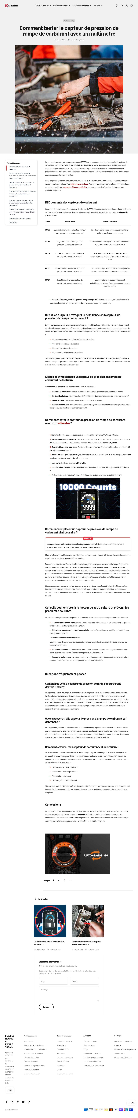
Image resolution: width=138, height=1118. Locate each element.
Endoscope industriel (65, 1041)
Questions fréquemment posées (20, 218)
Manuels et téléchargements (125, 1049)
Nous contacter (89, 1045)
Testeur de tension (31, 1057)
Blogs (85, 1049)
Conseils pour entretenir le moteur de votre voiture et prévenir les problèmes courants (22, 211)
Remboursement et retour (93, 1057)
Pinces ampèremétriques (33, 1045)
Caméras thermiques (65, 1074)
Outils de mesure (42, 5)
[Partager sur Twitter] (59, 880)
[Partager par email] (70, 880)
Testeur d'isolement (31, 1074)
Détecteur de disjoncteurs (34, 1053)
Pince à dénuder (63, 1061)
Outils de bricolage (60, 5)
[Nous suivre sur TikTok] (28, 1101)
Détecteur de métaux (65, 1057)
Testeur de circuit (31, 1061)
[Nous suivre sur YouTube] (23, 1101)
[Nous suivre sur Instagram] (12, 1101)
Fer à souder (61, 1053)
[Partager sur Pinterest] (64, 880)
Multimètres (29, 1041)
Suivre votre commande (123, 1041)
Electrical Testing (69, 21)
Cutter (59, 1070)
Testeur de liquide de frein (34, 1066)
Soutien (97, 5)
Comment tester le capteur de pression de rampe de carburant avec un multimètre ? (22, 193)
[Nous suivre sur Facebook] (6, 1101)
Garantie (117, 1045)
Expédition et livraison (91, 1053)
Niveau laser (61, 1045)
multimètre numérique (79, 184)
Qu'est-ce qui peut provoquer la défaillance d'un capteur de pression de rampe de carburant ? (22, 175)
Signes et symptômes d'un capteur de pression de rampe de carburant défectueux (22, 184)
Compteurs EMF (63, 1049)
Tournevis (60, 1066)
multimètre (63, 423)
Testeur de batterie (31, 1070)
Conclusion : (13, 223)
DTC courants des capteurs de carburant (20, 168)
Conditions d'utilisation (92, 1061)
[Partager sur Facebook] (53, 880)
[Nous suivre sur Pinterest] (17, 1101)
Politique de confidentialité (73, 971)
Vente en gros (119, 1053)
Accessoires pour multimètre (35, 1049)
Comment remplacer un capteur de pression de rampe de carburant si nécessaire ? (21, 202)
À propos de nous (90, 1041)
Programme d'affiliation (123, 1057)
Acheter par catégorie (80, 5)
